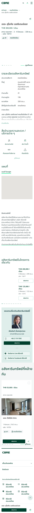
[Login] (27, 3)
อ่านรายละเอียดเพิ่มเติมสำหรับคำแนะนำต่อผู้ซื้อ (17, 244)
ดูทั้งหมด (17, 158)
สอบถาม (26, 281)
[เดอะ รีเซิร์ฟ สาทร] (17, 381)
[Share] (28, 441)
